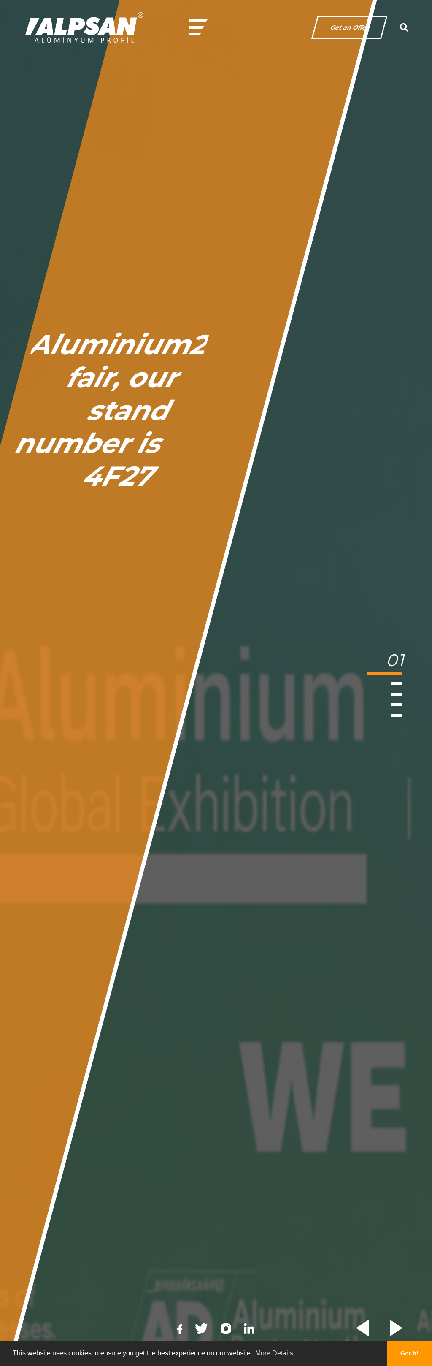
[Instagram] (226, 1328)
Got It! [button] (409, 1353)
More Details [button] (274, 1353)
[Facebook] (179, 1328)
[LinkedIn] (249, 1328)
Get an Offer (349, 27)
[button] (398, 665)
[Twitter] (201, 1328)
